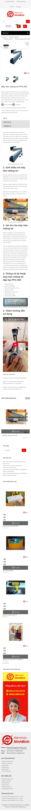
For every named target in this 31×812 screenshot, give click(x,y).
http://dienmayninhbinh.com (15, 389)
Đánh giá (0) (7, 122)
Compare (18, 104)
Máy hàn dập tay (8, 39)
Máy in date (5, 765)
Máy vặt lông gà (6, 771)
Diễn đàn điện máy (21, 1)
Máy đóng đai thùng (7, 788)
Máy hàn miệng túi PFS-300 (10, 435)
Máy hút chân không (7, 761)
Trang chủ (4, 37)
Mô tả (5, 118)
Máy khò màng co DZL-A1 (10, 615)
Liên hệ (12, 6)
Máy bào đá (5, 784)
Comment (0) (7, 126)
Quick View (26, 420)
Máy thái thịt (5, 769)
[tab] (15, 118)
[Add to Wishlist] (26, 413)
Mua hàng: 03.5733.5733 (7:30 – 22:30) (12, 796)
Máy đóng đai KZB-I (8, 570)
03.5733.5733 (12, 378)
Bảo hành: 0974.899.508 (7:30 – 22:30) (12, 800)
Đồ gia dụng (5, 767)
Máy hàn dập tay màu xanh (13, 110)
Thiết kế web (14, 806)
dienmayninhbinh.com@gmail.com (17, 387)
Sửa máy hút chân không (9, 467)
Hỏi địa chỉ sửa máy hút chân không (12, 465)
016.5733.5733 (10, 1)
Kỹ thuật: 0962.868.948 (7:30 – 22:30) (12, 798)
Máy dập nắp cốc (6, 786)
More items (6, 663)
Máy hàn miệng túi (14, 37)
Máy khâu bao (6, 782)
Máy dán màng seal (7, 779)
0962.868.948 (22, 378)
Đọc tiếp (17, 431)
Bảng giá (19, 6)
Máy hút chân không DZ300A (10, 526)
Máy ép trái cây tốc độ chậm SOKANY (13, 659)
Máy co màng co (6, 781)
